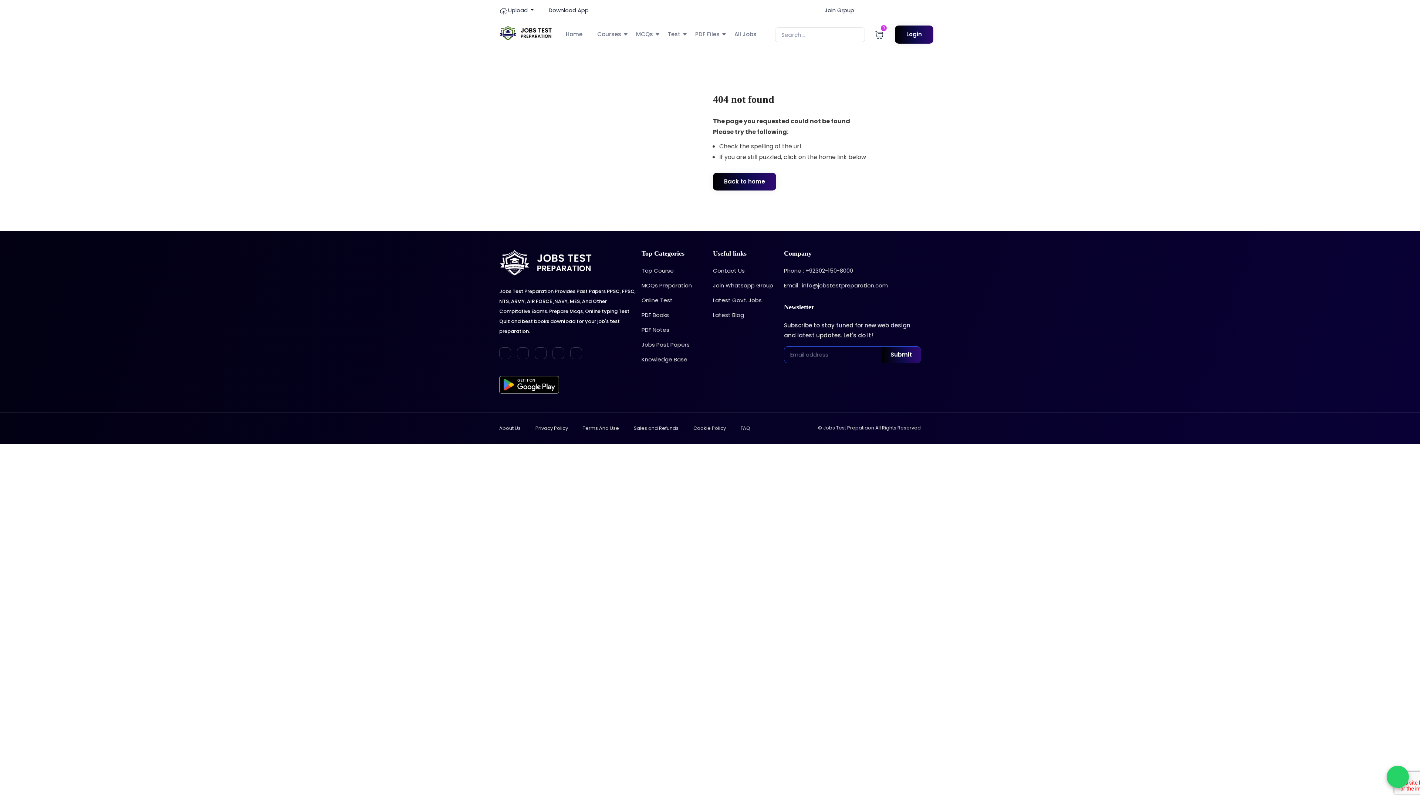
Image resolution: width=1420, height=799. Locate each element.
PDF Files (707, 34)
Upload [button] (518, 10)
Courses (609, 34)
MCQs (644, 34)
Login (914, 34)
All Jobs (745, 34)
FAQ (745, 428)
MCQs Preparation (667, 285)
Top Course (658, 270)
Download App (568, 10)
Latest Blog (728, 315)
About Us (510, 428)
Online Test (657, 300)
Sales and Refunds (656, 428)
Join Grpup (838, 10)
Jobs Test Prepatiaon (848, 427)
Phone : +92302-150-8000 (818, 270)
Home (574, 34)
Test (674, 34)
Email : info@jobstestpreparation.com (836, 285)
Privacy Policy (551, 428)
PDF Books (655, 315)
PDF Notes (655, 330)
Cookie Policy (709, 428)
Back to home (744, 181)
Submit (901, 354)
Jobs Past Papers (666, 344)
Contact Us (729, 270)
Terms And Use (601, 428)
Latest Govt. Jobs (737, 300)
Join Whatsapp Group (743, 285)
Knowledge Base (664, 359)
